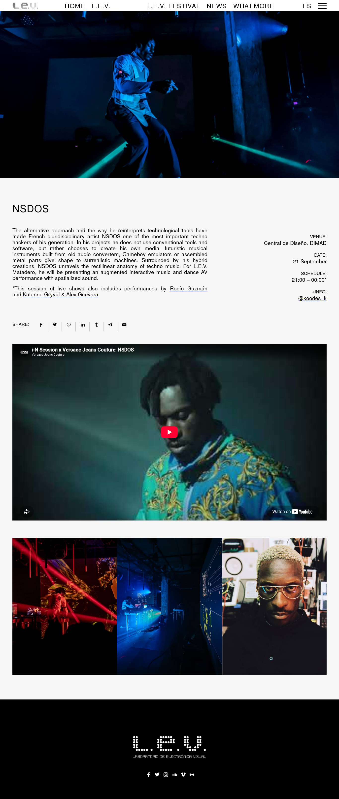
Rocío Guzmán (188, 288)
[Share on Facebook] (41, 324)
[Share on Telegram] (110, 324)
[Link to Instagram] (166, 773)
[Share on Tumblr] (96, 324)
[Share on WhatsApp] (68, 324)
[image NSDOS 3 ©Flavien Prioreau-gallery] (275, 606)
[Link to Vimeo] (183, 773)
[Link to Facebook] (148, 773)
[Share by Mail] (124, 324)
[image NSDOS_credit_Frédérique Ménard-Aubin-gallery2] (64, 606)
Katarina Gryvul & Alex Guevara (60, 294)
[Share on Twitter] (55, 324)
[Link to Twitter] (157, 773)
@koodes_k (312, 298)
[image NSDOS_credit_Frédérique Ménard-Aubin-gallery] (169, 606)
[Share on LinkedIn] (82, 324)
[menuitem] (75, 5)
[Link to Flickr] (192, 773)
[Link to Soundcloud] (174, 773)
